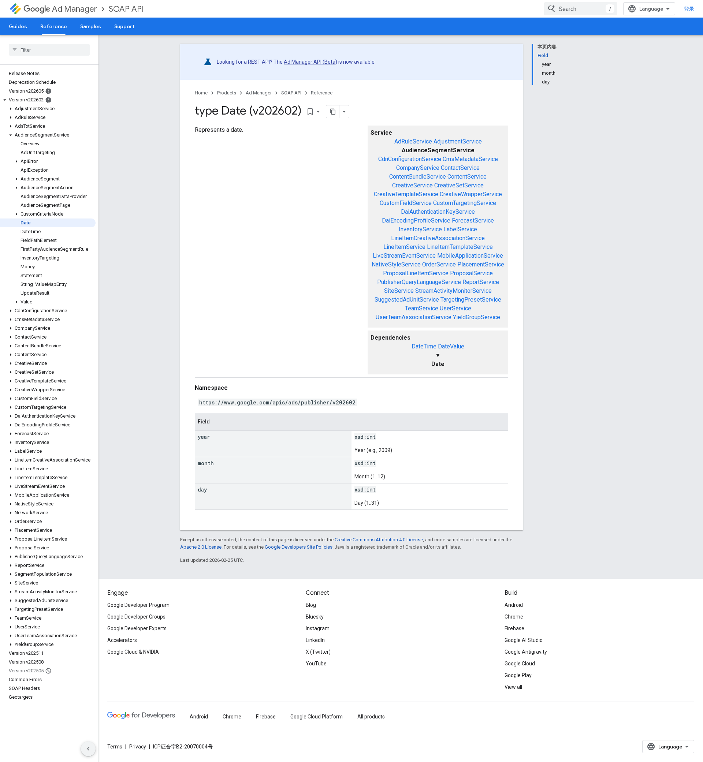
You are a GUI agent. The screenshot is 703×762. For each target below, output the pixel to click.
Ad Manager (74, 9)
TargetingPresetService (470, 299)
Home (201, 93)
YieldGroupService (476, 317)
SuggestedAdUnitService (407, 299)
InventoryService (420, 229)
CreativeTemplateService (406, 194)
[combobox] (580, 8)
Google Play (518, 675)
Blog (311, 605)
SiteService (399, 290)
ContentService (467, 176)
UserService (455, 308)
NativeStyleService (396, 264)
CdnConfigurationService (409, 159)
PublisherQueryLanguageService (419, 282)
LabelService (460, 229)
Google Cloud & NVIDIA (133, 652)
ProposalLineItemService (416, 273)
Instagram (318, 628)
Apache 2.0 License (201, 547)
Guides (18, 26)
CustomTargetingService (464, 202)
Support (124, 26)
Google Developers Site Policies (298, 547)
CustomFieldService (406, 202)
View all (513, 687)
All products (371, 717)
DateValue (451, 346)
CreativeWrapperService (471, 194)
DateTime (424, 346)
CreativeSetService (459, 185)
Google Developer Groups (136, 617)
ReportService (480, 282)
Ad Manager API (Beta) (310, 62)
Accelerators (122, 640)
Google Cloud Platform (316, 717)
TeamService (421, 308)
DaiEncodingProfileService (416, 220)
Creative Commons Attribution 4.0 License (379, 539)
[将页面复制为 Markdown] (332, 111)
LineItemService (404, 246)
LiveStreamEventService (404, 255)
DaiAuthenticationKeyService (438, 211)
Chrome (514, 617)
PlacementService (480, 264)
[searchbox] (49, 50)
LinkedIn (315, 640)
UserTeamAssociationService (413, 317)
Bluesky (315, 617)
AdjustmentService (458, 141)
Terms (114, 747)
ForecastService (473, 220)
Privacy (137, 747)
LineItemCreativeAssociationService (438, 238)
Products (226, 93)
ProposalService (471, 273)
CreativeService (412, 185)
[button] (48, 100)
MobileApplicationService (470, 255)
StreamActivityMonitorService (453, 290)
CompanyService (417, 167)
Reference (53, 26)
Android (514, 605)
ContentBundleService (417, 176)
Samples (90, 26)
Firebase (514, 628)
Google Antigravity (526, 652)
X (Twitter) (318, 652)
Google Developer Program (138, 605)
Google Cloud (520, 663)
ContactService (460, 167)
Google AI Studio (524, 640)
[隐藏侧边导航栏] (88, 749)
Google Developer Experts (137, 628)
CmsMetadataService (470, 159)
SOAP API (126, 9)
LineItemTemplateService (460, 246)
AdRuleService (413, 141)
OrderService (439, 264)
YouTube (316, 663)
